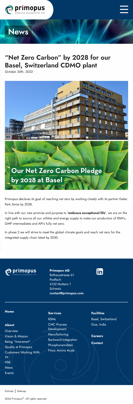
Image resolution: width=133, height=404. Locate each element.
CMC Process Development (57, 326)
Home (9, 311)
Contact (97, 343)
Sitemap (21, 391)
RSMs (52, 319)
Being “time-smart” (18, 341)
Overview (11, 331)
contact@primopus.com (67, 293)
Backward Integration (62, 339)
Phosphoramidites (60, 345)
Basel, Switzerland (103, 319)
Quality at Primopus (18, 347)
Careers (97, 336)
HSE (8, 362)
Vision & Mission (16, 336)
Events (9, 373)
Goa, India (98, 324)
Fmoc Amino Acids (61, 350)
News (9, 367)
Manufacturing (58, 334)
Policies (9, 391)
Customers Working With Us (22, 354)
